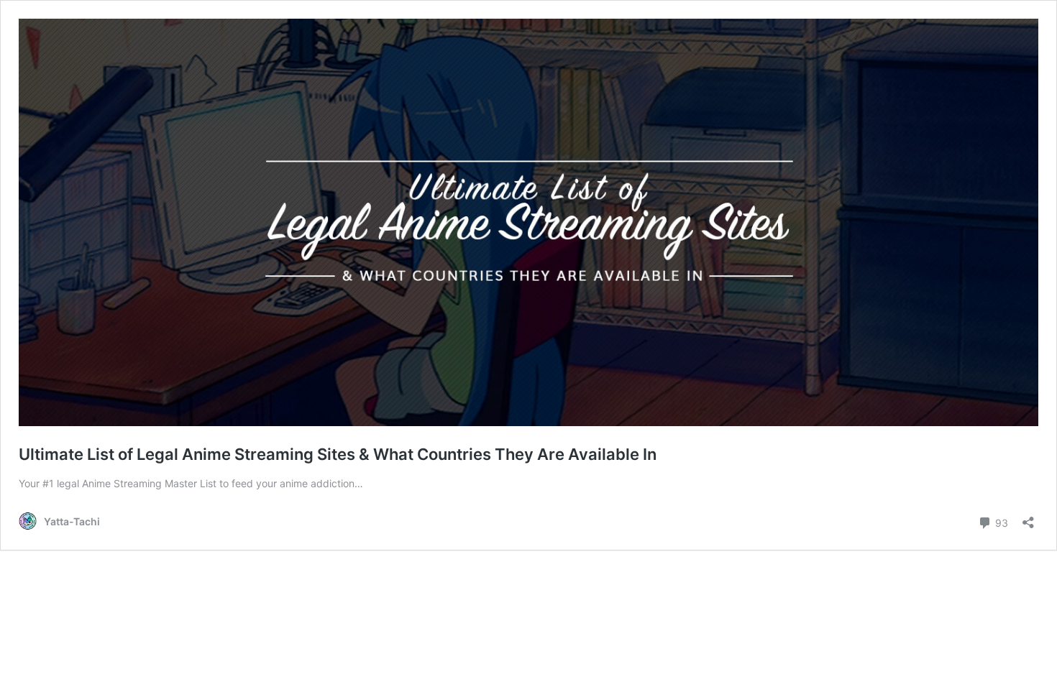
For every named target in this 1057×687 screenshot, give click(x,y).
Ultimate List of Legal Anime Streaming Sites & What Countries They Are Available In (337, 454)
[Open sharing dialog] (1028, 518)
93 (1000, 522)
